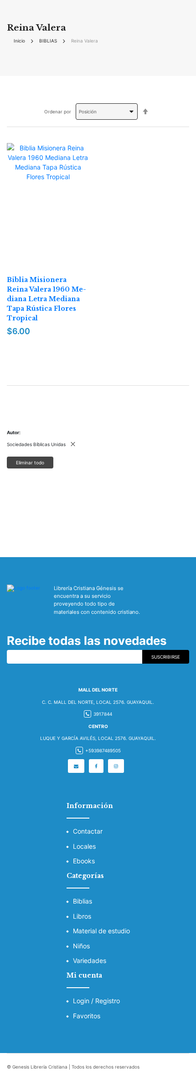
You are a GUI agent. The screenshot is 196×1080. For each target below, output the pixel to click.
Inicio (19, 40)
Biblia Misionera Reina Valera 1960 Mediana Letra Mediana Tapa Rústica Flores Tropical (46, 299)
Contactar (88, 831)
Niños (81, 946)
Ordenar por (57, 111)
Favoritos (86, 1016)
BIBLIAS (48, 40)
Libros (82, 916)
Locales (84, 846)
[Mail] (76, 766)
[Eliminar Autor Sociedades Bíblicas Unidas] (73, 444)
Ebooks (84, 861)
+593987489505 (103, 750)
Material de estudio (101, 931)
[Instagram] (116, 766)
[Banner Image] (98, 512)
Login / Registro (96, 1001)
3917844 (102, 714)
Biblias (82, 901)
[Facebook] (96, 766)
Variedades (89, 960)
